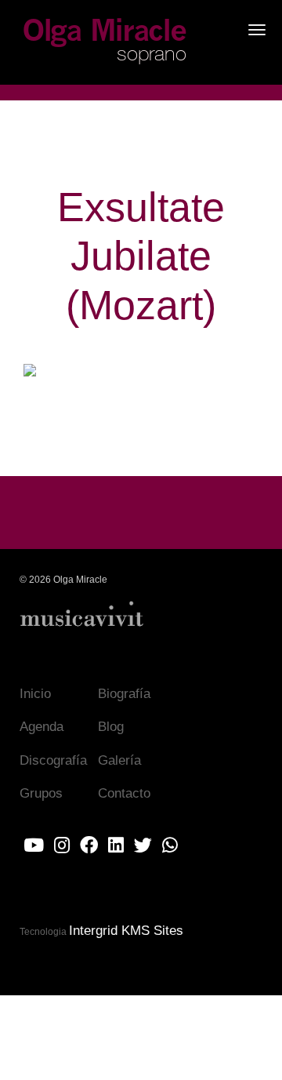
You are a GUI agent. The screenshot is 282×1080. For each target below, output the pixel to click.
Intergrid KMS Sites (126, 930)
